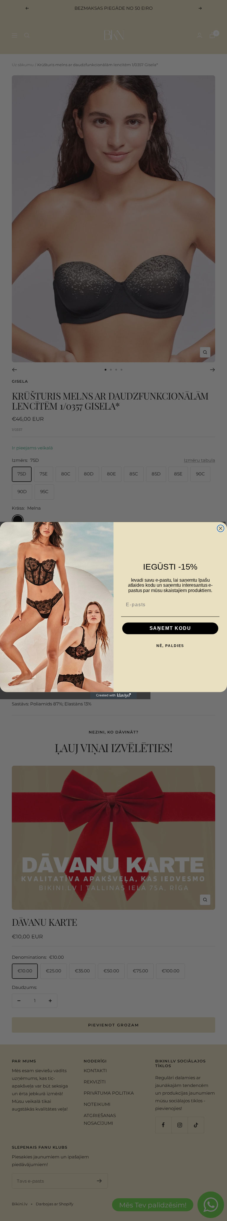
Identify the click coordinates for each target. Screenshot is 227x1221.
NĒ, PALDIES (170, 646)
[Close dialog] (220, 528)
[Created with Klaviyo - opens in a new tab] (113, 695)
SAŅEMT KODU (170, 628)
